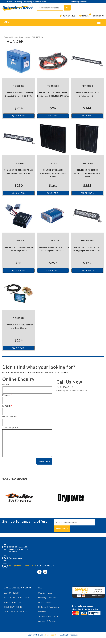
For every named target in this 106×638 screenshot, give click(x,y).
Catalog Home (10, 37)
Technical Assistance (48, 616)
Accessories (24, 37)
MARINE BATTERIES (13, 602)
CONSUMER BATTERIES (15, 611)
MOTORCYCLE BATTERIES (16, 597)
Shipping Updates (79, 1)
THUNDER (37, 37)
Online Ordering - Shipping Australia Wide (26, 1)
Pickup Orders (44, 602)
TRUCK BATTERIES (13, 607)
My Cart (86, 16)
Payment (42, 611)
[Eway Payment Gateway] (88, 592)
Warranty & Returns (47, 621)
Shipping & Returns (47, 597)
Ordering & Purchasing (48, 607)
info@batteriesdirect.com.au (73, 390)
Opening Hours (45, 593)
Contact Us (98, 16)
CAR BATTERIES (12, 593)
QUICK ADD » (18, 115)
